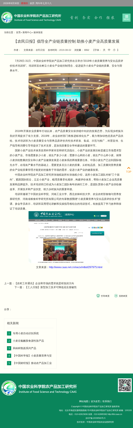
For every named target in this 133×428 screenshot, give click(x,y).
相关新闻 (13, 323)
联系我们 (107, 401)
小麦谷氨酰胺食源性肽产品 (28, 340)
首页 (18, 32)
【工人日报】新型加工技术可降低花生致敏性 (51, 287)
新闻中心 (27, 32)
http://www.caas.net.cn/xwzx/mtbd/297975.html (75, 267)
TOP (128, 171)
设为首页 (95, 401)
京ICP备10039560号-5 (95, 418)
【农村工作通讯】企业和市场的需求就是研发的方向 (44, 283)
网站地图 (83, 401)
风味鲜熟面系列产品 (24, 348)
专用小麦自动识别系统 (26, 333)
